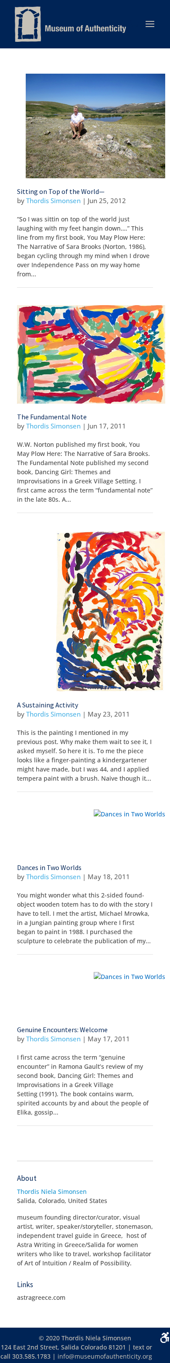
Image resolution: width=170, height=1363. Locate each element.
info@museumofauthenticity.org (105, 1356)
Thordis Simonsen (53, 200)
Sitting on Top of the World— (61, 191)
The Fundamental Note (52, 416)
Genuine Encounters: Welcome (62, 1029)
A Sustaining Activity (47, 704)
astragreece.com (41, 1297)
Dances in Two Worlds (49, 867)
